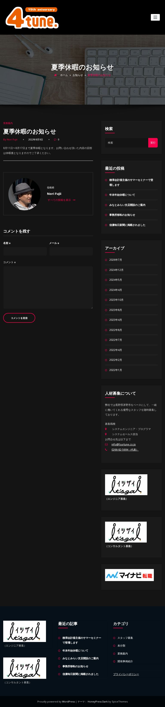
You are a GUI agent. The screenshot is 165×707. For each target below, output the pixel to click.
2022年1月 (115, 370)
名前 (7, 243)
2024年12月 (116, 270)
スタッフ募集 (125, 638)
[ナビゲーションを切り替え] (155, 17)
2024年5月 (115, 280)
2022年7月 (115, 340)
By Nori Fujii (10, 139)
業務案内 (8, 123)
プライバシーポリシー (126, 674)
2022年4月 (115, 350)
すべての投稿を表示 (60, 200)
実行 (153, 142)
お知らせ (78, 75)
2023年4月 (115, 320)
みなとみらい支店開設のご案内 (127, 205)
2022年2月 (115, 360)
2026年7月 (115, 260)
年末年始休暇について (122, 195)
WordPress (68, 701)
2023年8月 (115, 310)
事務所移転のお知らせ (122, 215)
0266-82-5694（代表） (125, 449)
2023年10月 (116, 300)
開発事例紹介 (125, 661)
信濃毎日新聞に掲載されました (127, 225)
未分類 (121, 645)
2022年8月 (115, 330)
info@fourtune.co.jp (124, 444)
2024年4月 (115, 290)
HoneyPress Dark (98, 701)
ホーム (64, 75)
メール (54, 243)
